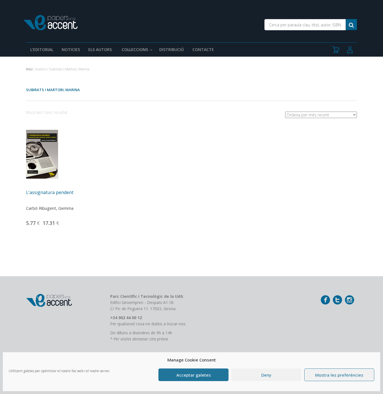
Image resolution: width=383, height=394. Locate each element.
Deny (266, 375)
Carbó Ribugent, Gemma (49, 208)
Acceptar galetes (193, 375)
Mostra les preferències (339, 375)
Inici (29, 69)
